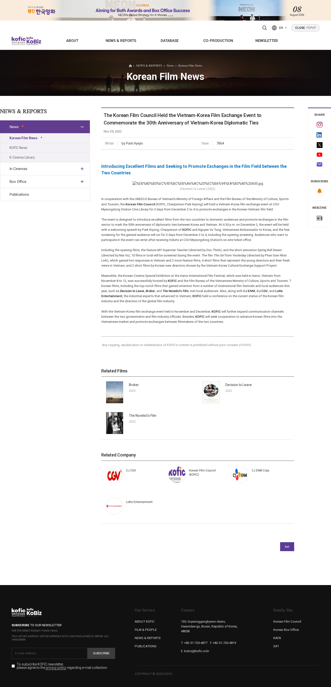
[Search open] (265, 28)
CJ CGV (131, 470)
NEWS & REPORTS (121, 41)
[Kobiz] (33, 41)
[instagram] (319, 124)
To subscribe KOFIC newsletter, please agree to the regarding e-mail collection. (62, 666)
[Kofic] (19, 41)
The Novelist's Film (142, 415)
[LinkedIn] (319, 135)
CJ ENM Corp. (261, 470)
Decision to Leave (238, 385)
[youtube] (319, 155)
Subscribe (101, 653)
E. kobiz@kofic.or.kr (195, 651)
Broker (134, 385)
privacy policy (56, 668)
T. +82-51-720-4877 (194, 643)
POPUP (305, 28)
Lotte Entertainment (139, 502)
